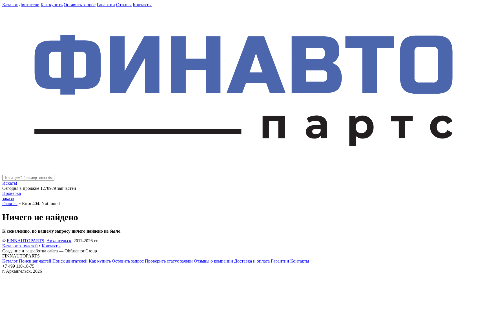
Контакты (142, 4)
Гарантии (106, 4)
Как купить (52, 4)
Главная (9, 203)
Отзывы (124, 4)
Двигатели (29, 4)
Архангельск (59, 240)
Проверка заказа (11, 196)
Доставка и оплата (252, 261)
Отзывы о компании (213, 261)
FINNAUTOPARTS (25, 240)
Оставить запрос (80, 4)
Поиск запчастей (35, 261)
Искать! (9, 183)
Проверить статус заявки (169, 261)
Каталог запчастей (20, 245)
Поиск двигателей (70, 261)
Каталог (10, 4)
